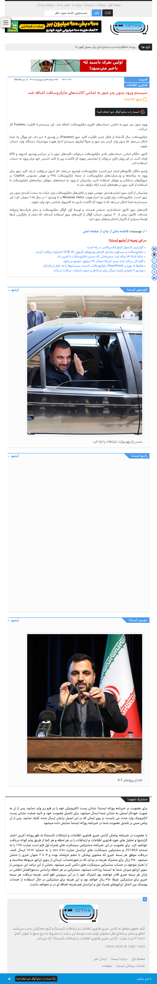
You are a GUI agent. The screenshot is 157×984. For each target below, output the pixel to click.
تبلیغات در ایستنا (95, 4)
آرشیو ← (13, 289)
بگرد (96, 13)
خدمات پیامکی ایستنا (130, 965)
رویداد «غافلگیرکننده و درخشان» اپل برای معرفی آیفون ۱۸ (105, 47)
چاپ (105, 231)
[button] (78, 978)
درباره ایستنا (119, 958)
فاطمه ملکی (120, 231)
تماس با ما (63, 4)
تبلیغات (107, 965)
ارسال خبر (100, 958)
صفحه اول (114, 4)
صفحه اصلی (91, 231)
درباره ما (77, 4)
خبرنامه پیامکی (45, 4)
